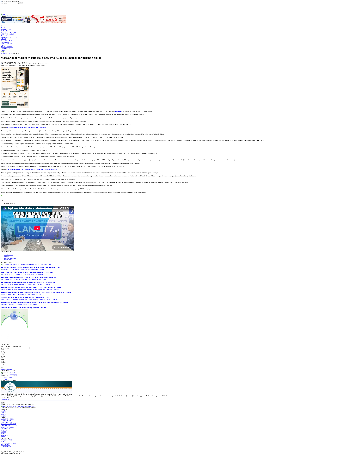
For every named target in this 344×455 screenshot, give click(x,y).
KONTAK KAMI (6, 446)
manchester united (7, 377)
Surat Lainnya (5, 399)
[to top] (3, 403)
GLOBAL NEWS (6, 29)
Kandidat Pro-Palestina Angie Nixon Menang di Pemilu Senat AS (23, 307)
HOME (3, 27)
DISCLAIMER (5, 445)
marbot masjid (8, 259)
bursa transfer (13, 374)
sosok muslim (8, 53)
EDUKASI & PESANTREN (9, 37)
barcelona (12, 372)
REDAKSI (4, 441)
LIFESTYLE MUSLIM (7, 34)
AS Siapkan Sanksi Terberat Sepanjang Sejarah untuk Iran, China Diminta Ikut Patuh (31, 287)
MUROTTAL (5, 42)
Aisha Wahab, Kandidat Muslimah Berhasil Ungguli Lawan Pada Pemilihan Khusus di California (35, 302)
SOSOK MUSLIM (6, 43)
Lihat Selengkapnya (6, 369)
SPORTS (3, 45)
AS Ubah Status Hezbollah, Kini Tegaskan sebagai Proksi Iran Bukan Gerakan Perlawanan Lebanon (36, 292)
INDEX (3, 50)
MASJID (3, 39)
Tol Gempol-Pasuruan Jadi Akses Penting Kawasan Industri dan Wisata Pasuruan (32, 169)
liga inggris (5, 379)
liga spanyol (13, 375)
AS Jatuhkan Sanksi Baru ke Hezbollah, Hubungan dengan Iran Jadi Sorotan (28, 282)
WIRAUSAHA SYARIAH (8, 32)
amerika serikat (8, 255)
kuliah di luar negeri (10, 258)
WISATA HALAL (6, 35)
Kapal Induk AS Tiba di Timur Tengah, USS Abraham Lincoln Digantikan (27, 272)
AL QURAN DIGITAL (7, 40)
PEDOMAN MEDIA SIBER (9, 443)
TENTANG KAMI (6, 440)
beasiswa (6, 256)
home (2, 53)
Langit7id (3, 411)
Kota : (2, 348)
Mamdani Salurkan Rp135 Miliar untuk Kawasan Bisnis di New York (25, 297)
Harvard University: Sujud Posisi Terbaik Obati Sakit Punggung (26, 127)
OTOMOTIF (4, 31)
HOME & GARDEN (7, 47)
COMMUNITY (5, 48)
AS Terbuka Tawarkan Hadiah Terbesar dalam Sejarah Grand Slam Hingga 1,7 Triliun (31, 267)
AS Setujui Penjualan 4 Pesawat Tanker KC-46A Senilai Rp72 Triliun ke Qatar (28, 277)
